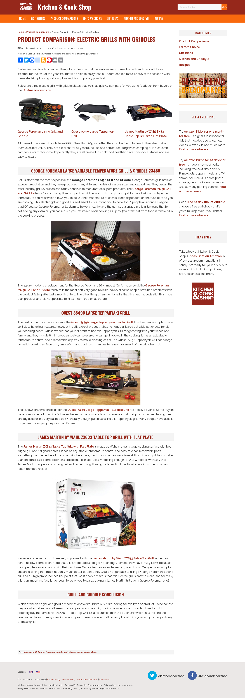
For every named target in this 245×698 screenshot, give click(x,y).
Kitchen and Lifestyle (136, 18)
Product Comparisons (64, 18)
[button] (203, 85)
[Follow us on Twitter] (152, 675)
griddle (59, 652)
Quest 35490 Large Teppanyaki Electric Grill (102, 322)
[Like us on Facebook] (192, 675)
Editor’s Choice (92, 18)
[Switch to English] (38, 672)
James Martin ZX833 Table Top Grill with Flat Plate (58, 446)
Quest (94, 652)
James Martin (76, 652)
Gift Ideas (113, 18)
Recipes (158, 18)
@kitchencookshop (171, 676)
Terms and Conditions (87, 679)
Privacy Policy (68, 679)
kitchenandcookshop (212, 676)
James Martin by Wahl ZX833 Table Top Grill (123, 558)
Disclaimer (104, 679)
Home (22, 18)
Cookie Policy (53, 679)
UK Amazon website (37, 90)
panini (87, 652)
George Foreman (46, 652)
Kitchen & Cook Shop (64, 6)
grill (66, 652)
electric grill (30, 652)
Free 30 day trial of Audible (206, 202)
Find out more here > (193, 149)
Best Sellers (37, 18)
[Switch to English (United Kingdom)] (31, 672)
